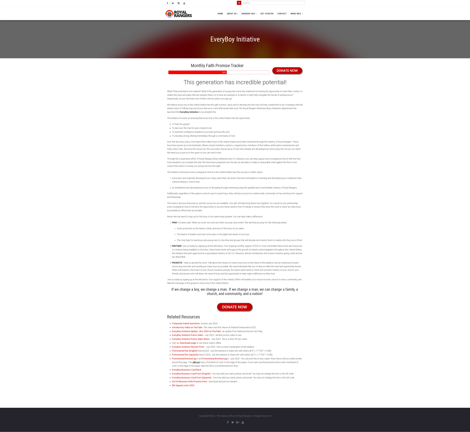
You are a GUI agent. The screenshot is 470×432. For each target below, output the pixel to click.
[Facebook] (167, 3)
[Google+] (237, 422)
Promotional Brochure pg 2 (215, 358)
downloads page (188, 343)
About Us (231, 13)
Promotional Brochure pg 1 (185, 358)
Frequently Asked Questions (186, 323)
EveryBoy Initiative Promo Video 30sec (191, 339)
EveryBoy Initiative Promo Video (187, 335)
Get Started (267, 13)
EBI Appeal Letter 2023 (183, 385)
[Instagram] (178, 3)
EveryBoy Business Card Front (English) (191, 373)
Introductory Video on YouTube (187, 327)
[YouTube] (184, 3)
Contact (282, 13)
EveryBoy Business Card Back (186, 369)
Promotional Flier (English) (185, 350)
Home (220, 13)
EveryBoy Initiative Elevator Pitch (188, 347)
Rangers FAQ (248, 13)
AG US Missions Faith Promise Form (189, 381)
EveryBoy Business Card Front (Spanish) (191, 377)
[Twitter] (172, 3)
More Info (296, 13)
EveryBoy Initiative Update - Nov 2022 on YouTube (196, 331)
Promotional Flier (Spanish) (185, 354)
